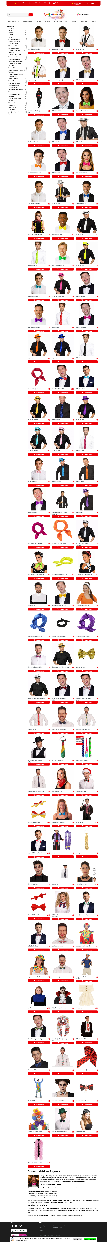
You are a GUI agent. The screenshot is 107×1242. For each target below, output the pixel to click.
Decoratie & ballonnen (60, 22)
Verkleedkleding (27, 22)
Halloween (84, 22)
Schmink (47, 22)
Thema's (94, 22)
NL (87, 3)
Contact (41, 1230)
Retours (41, 1227)
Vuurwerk (74, 22)
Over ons (41, 1229)
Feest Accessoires (13, 22)
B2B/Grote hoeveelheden (46, 1232)
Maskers (38, 22)
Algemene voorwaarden (59, 1226)
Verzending (42, 1226)
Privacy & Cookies (58, 1227)
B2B (92, 3)
